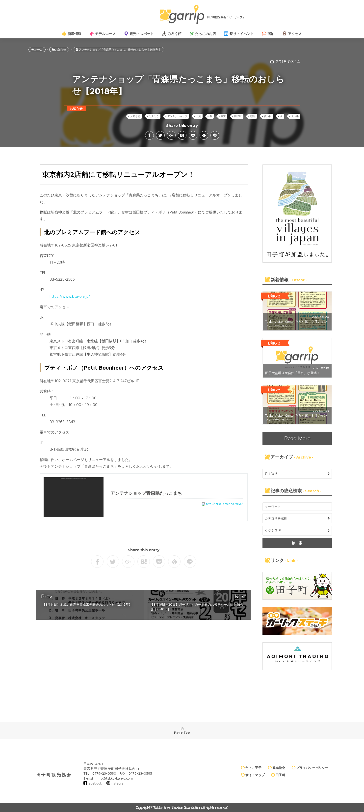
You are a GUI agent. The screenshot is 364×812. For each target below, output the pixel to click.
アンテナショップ (177, 116)
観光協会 (278, 767)
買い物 (267, 116)
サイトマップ (255, 775)
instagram (119, 783)
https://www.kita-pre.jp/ (70, 296)
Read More (297, 438)
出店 (198, 116)
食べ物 (295, 116)
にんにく (154, 116)
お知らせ (135, 116)
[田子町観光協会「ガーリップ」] (182, 14)
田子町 (238, 116)
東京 (223, 116)
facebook (94, 783)
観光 (252, 116)
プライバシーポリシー (312, 767)
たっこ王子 (253, 767)
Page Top (182, 732)
